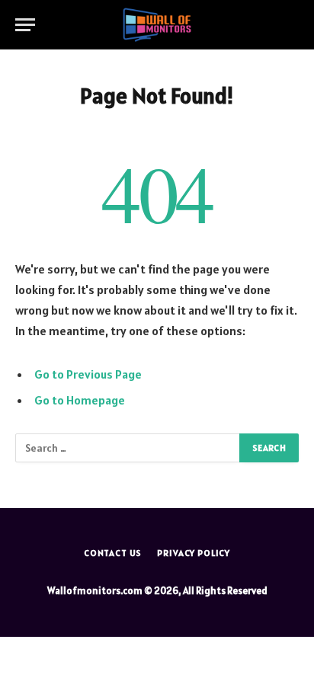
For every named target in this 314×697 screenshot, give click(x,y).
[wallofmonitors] (157, 25)
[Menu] (25, 25)
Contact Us (113, 552)
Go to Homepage (79, 400)
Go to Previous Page (88, 374)
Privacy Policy (193, 552)
